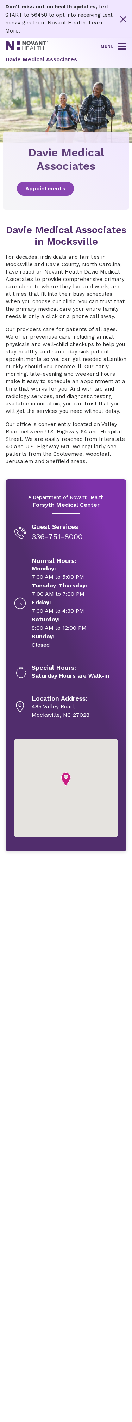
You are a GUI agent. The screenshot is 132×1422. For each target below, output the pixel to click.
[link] (66, 189)
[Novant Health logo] (27, 48)
